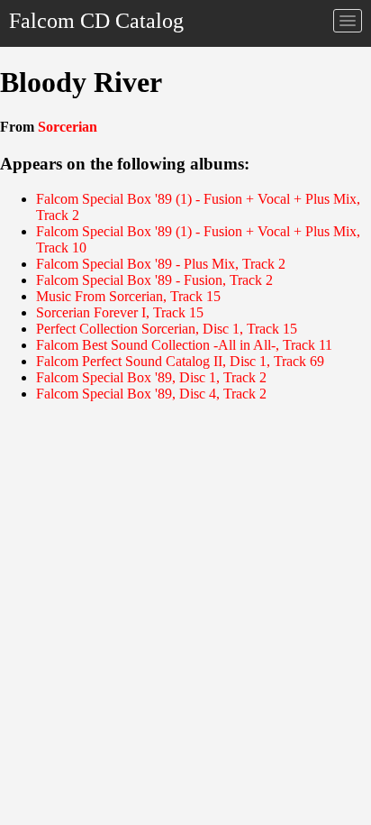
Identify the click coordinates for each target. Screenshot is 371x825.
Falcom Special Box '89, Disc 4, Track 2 (151, 393)
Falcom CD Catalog (96, 20)
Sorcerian (67, 126)
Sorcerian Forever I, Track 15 (120, 312)
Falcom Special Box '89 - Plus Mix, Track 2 (160, 263)
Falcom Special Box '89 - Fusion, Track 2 (154, 280)
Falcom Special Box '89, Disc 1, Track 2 (151, 377)
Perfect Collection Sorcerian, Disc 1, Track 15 (166, 328)
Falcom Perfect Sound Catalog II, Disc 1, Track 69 (180, 361)
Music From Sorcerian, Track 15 (128, 296)
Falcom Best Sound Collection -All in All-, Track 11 (184, 345)
